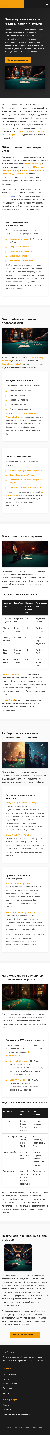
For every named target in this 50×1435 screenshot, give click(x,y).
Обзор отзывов (9, 1374)
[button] (47, 4)
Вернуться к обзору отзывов (25, 1335)
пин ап (15, 196)
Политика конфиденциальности (16, 1414)
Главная (6, 1405)
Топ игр (6, 1379)
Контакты (7, 1410)
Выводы (6, 1393)
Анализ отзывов (10, 1383)
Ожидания (7, 1388)
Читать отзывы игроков (17, 60)
